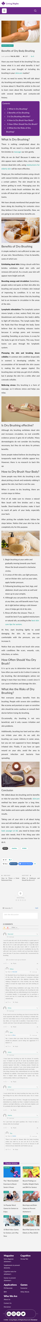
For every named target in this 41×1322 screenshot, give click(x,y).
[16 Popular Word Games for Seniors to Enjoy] (12, 1197)
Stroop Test (24, 1259)
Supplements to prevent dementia (12, 1267)
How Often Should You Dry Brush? (22, 124)
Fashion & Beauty (7, 45)
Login (36, 908)
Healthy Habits (28, 1167)
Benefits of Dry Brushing (18, 113)
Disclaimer (7, 1307)
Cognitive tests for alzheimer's (10, 1273)
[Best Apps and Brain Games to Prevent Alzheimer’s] (31, 1197)
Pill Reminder (8, 1288)
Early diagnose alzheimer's (8, 1260)
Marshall (14, 972)
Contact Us (7, 1303)
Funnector (23, 1288)
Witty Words (24, 1292)
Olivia (13, 1035)
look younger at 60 (9, 831)
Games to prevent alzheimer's (10, 1279)
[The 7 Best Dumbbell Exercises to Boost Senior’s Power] (12, 1172)
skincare (18, 73)
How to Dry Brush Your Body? (20, 120)
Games (6, 1192)
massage (17, 152)
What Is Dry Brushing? (17, 109)
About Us (7, 1299)
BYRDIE (24, 848)
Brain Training (27, 1192)
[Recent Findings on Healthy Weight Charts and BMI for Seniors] (31, 1172)
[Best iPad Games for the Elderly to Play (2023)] (31, 1221)
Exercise (6, 1167)
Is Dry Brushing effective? (18, 117)
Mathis (14, 1136)
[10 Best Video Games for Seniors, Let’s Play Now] (12, 1221)
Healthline (14, 848)
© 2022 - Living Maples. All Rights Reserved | (20, 1320)
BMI (5, 1292)
